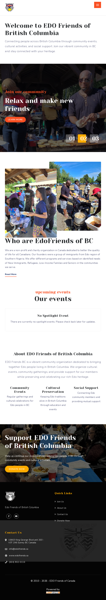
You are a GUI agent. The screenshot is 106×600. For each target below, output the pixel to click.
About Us (61, 508)
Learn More (15, 119)
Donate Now (17, 469)
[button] (69, 138)
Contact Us (62, 514)
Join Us (60, 501)
